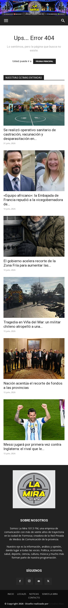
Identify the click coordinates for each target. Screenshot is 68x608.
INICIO (11, 594)
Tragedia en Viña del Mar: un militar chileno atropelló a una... (32, 324)
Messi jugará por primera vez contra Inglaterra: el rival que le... (32, 446)
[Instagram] (29, 581)
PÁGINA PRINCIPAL (44, 61)
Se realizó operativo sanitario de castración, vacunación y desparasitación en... (29, 134)
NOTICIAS (34, 594)
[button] (6, 20)
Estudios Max (56, 603)
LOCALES (21, 594)
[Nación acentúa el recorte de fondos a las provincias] (34, 358)
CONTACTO (34, 597)
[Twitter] (48, 581)
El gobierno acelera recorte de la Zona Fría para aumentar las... (29, 263)
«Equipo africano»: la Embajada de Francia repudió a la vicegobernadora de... (33, 199)
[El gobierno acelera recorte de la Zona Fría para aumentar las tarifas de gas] (34, 236)
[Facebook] (19, 581)
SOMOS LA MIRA (50, 594)
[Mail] (38, 581)
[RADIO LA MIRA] (34, 8)
